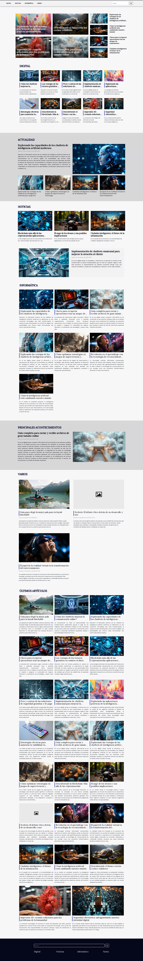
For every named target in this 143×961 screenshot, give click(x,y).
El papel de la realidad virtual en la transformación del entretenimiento (112, 193)
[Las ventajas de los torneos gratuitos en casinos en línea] (50, 75)
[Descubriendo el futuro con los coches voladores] (71, 103)
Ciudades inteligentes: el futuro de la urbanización (118, 51)
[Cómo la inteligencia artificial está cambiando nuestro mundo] (99, 30)
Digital (8, 3)
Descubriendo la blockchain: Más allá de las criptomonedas (72, 785)
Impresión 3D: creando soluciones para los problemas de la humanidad (33, 52)
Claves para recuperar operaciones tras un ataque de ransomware (70, 313)
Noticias (18, 3)
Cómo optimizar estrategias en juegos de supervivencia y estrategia (57, 193)
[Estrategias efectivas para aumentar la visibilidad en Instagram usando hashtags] (29, 103)
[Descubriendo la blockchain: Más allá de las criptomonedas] (50, 103)
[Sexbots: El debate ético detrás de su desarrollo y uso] (98, 494)
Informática (29, 3)
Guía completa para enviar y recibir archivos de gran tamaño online (69, 52)
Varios (39, 3)
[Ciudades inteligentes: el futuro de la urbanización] (99, 52)
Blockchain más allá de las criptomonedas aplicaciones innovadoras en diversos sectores (33, 236)
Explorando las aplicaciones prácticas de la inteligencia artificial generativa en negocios (32, 30)
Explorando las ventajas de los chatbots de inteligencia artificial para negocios (118, 19)
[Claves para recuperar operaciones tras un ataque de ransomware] (99, 41)
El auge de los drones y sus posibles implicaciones (70, 234)
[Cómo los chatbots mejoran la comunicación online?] (29, 75)
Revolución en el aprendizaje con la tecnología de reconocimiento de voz (107, 357)
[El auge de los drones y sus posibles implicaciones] (71, 220)
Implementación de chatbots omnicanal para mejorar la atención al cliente (93, 88)
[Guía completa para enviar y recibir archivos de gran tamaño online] (107, 299)
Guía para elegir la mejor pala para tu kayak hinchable (41, 513)
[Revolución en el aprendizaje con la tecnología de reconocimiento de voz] (107, 342)
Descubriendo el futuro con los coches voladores (70, 29)
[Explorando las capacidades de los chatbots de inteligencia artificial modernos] (99, 159)
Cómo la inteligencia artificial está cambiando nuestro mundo (118, 29)
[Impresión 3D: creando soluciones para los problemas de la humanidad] (92, 103)
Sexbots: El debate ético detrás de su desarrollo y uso (99, 513)
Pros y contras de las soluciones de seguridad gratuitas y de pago (72, 88)
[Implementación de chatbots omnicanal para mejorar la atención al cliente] (92, 75)
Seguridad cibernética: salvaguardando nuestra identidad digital (96, 918)
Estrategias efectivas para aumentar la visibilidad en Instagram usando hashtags (33, 745)
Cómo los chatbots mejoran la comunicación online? (29, 88)
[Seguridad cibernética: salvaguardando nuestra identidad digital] (113, 103)
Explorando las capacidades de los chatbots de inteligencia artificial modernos (43, 147)
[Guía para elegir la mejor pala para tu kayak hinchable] (44, 494)
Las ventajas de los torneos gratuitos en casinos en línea (51, 86)
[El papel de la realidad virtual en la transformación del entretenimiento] (112, 182)
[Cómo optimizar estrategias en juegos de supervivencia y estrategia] (58, 182)
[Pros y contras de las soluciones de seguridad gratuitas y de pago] (71, 75)
